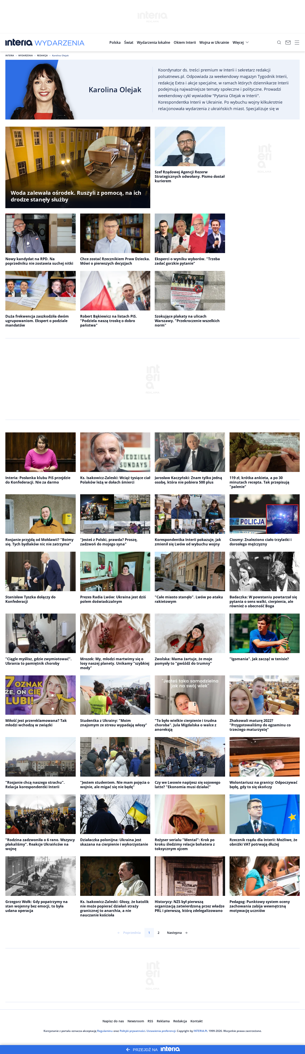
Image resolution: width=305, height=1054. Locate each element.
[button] (153, 42)
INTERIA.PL (201, 1031)
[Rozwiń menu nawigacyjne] (296, 42)
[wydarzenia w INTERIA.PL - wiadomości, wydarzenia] (59, 42)
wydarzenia (25, 55)
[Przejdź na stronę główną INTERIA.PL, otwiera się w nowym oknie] (19, 42)
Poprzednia (132, 932)
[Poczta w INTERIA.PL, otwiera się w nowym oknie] (288, 42)
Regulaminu (105, 1031)
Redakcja (42, 55)
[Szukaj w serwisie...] (279, 42)
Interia (9, 55)
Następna (174, 932)
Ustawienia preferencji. (161, 1031)
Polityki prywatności (132, 1031)
